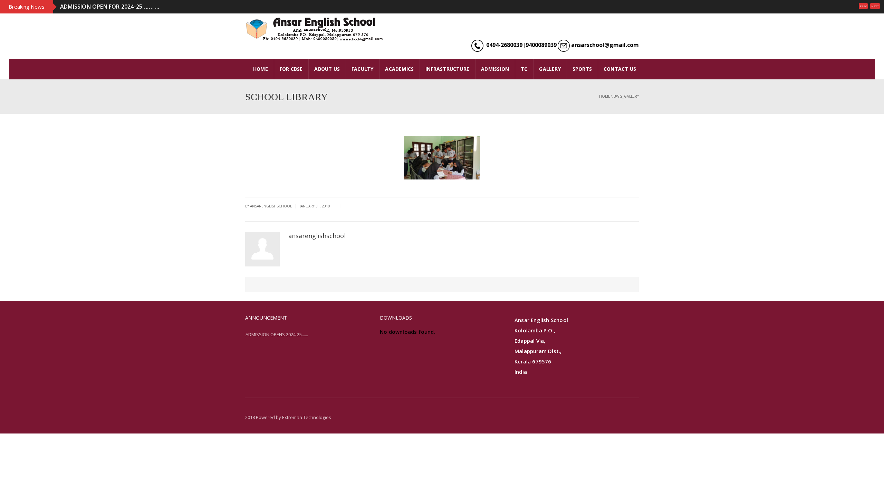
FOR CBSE (291, 69)
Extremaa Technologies (306, 417)
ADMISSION (495, 69)
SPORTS (582, 69)
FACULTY (362, 69)
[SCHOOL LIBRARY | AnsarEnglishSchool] (314, 29)
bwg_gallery (626, 96)
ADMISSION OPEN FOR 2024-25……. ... (110, 6)
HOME (260, 69)
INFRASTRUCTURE (447, 69)
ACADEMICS (399, 69)
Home (604, 96)
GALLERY (549, 69)
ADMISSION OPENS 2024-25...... (277, 334)
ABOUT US (327, 69)
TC (524, 69)
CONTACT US (620, 69)
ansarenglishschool (317, 236)
